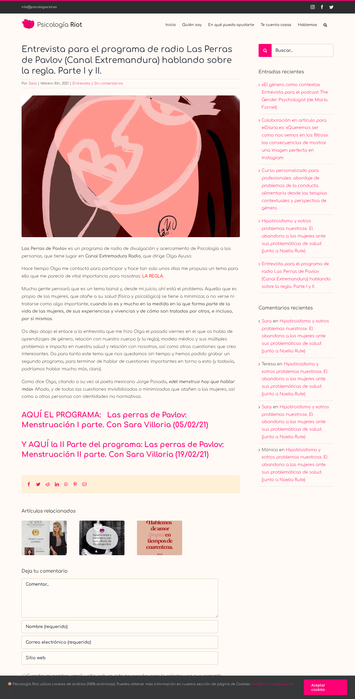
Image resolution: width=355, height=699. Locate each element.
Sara (33, 83)
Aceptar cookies (318, 687)
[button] (325, 24)
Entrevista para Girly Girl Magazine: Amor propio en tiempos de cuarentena (160, 538)
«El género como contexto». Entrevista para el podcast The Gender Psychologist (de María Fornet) (44, 538)
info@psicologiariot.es (39, 7)
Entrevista (81, 83)
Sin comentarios (108, 83)
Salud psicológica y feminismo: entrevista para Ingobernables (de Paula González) (102, 538)
